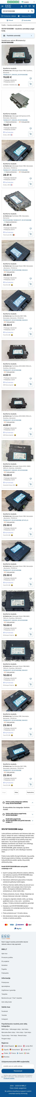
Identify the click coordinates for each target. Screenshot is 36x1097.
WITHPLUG (25, 520)
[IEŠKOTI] (32, 11)
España (6, 1049)
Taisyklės (4, 994)
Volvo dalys (20, 1032)
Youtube (4, 1015)
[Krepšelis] (33, 6)
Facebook (5, 1011)
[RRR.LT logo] (8, 6)
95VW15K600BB (22, 74)
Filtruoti (11, 20)
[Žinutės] (25, 6)
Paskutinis (30, 792)
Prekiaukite (5, 973)
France (13, 1053)
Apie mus (4, 953)
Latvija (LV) (26, 1049)
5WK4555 (14, 74)
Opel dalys (27, 1032)
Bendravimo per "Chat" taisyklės (12, 998)
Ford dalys (14, 1035)
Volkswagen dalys (15, 1029)
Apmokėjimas (6, 986)
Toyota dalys (6, 1035)
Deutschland (16, 1049)
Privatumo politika (7, 957)
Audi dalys (25, 1029)
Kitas (16, 792)
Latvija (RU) (29, 1046)
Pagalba (4, 969)
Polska (6, 1053)
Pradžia (4, 25)
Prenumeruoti (18, 1071)
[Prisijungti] (21, 6)
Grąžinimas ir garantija (8, 990)
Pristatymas (5, 982)
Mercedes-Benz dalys (9, 1032)
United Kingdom (9, 1046)
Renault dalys (22, 1035)
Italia (27, 1053)
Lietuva (19, 1046)
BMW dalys (5, 1029)
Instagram (5, 1019)
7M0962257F (7, 74)
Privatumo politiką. (9, 1078)
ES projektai (5, 961)
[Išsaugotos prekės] (29, 6)
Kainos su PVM (26, 16)
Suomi (21, 1053)
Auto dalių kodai (7, 1002)
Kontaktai (4, 965)
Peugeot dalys (6, 1038)
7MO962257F (7, 270)
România (6, 1057)
